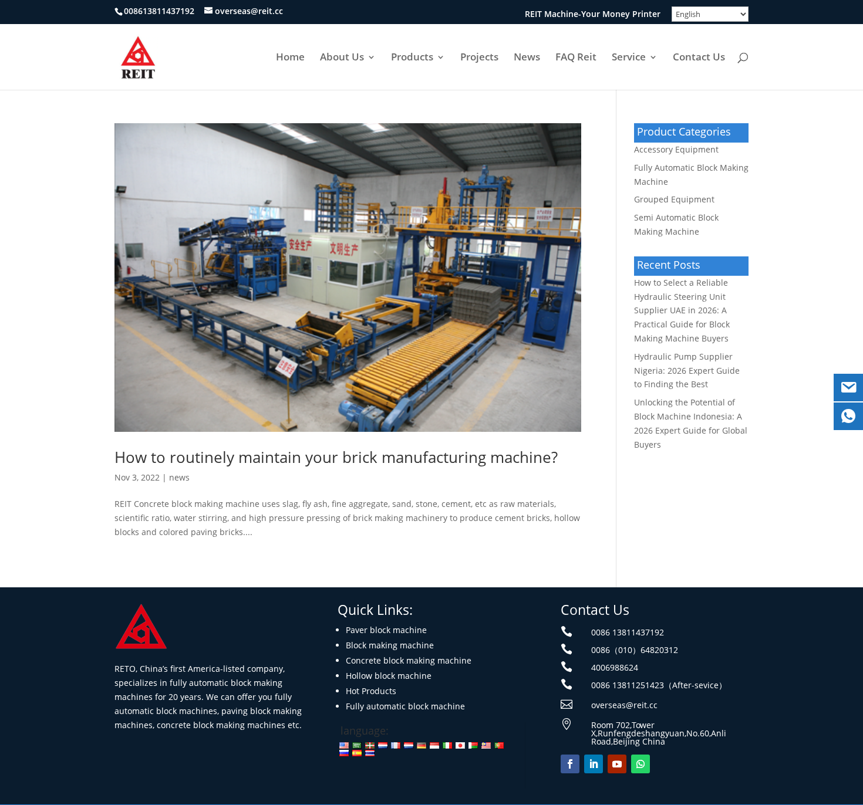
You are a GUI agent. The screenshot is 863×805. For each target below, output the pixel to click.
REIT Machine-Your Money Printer (592, 14)
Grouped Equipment (674, 199)
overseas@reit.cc (624, 705)
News (527, 58)
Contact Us (699, 58)
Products (412, 58)
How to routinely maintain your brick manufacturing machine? (336, 457)
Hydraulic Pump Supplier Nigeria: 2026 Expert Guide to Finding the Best (687, 370)
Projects (479, 58)
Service (629, 58)
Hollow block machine (389, 675)
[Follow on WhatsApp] (640, 764)
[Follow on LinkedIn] (593, 764)
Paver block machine (386, 629)
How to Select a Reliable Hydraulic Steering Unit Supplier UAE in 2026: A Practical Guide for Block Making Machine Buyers (682, 310)
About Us (342, 58)
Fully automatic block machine (405, 706)
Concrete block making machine (408, 660)
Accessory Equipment (676, 149)
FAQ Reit (575, 58)
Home (290, 58)
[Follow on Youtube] (617, 764)
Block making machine (390, 645)
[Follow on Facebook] (570, 764)
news (179, 477)
